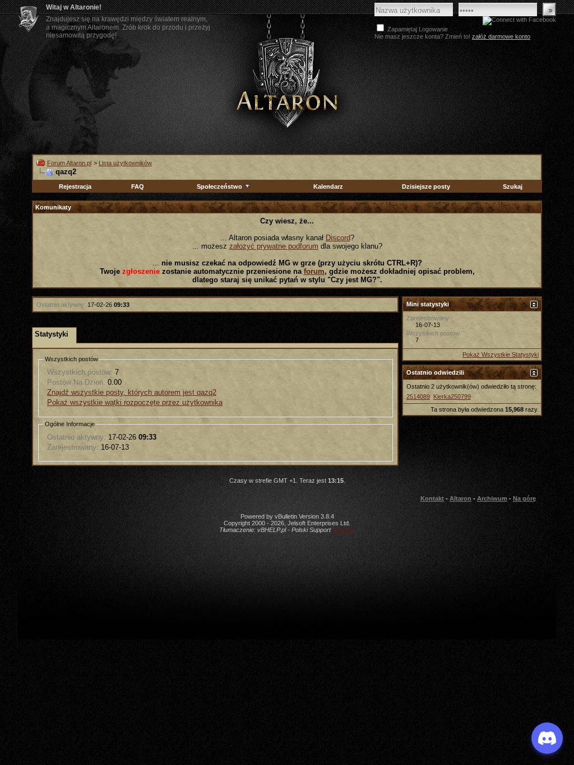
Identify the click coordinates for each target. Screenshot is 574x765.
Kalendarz (328, 186)
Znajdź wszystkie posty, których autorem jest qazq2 (131, 392)
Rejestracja (75, 186)
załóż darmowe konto (501, 36)
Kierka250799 (452, 396)
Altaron (460, 498)
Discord (338, 238)
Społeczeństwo (219, 186)
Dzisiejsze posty (426, 186)
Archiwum (492, 498)
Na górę (524, 498)
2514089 (418, 396)
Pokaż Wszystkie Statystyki (500, 354)
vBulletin (343, 529)
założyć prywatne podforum (273, 246)
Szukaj (512, 186)
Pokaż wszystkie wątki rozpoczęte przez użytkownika (135, 402)
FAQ (137, 186)
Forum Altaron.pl (69, 163)
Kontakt (432, 498)
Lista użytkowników (125, 163)
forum (314, 271)
